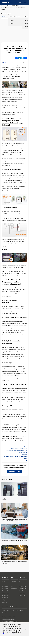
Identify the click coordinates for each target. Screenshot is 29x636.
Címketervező (4, 602)
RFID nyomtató (5, 588)
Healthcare (21, 584)
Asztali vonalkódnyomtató (5, 581)
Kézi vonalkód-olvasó (5, 590)
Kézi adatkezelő (5, 595)
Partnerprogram (14, 588)
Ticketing (21, 581)
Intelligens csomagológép (5, 599)
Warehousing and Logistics (23, 588)
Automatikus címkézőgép (5, 597)
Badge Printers (22, 595)
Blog (8, 5)
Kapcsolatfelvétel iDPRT (15, 471)
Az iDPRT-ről (13, 581)
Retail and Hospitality (23, 586)
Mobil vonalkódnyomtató (5, 584)
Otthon (3, 5)
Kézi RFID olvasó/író (5, 593)
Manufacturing (22, 593)
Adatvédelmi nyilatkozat (11, 634)
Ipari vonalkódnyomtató (5, 586)
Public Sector (22, 590)
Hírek (12, 584)
